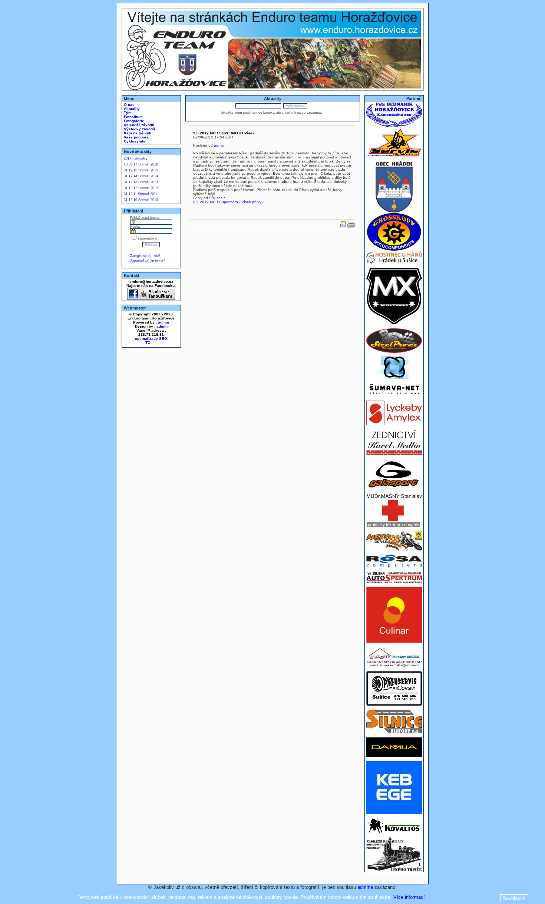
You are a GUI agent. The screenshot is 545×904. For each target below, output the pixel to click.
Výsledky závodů (139, 129)
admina (365, 887)
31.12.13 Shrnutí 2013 (141, 182)
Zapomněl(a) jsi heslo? (147, 261)
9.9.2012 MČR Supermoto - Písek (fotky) (227, 202)
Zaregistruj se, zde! (145, 256)
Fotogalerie (133, 121)
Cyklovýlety (134, 141)
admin (163, 322)
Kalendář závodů (138, 125)
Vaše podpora (136, 137)
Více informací (409, 897)
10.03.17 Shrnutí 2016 (141, 164)
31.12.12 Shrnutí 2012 (141, 188)
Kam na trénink (137, 133)
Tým (127, 113)
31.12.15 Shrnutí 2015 (141, 170)
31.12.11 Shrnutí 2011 (140, 194)
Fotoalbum (133, 117)
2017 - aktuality (136, 158)
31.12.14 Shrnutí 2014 (141, 176)
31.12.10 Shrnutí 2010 (141, 200)
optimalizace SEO (151, 339)
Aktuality (131, 109)
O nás (129, 105)
